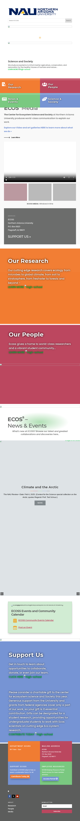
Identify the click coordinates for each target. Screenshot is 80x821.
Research (12, 806)
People (11, 809)
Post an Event (25, 627)
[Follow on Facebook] (9, 796)
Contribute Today (19, 776)
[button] (1, 593)
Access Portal (49, 779)
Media (10, 811)
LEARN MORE (13, 69)
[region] (40, 518)
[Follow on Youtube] (17, 796)
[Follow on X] (13, 796)
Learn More (15, 137)
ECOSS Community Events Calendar (36, 620)
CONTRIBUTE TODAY (22, 734)
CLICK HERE (16, 677)
